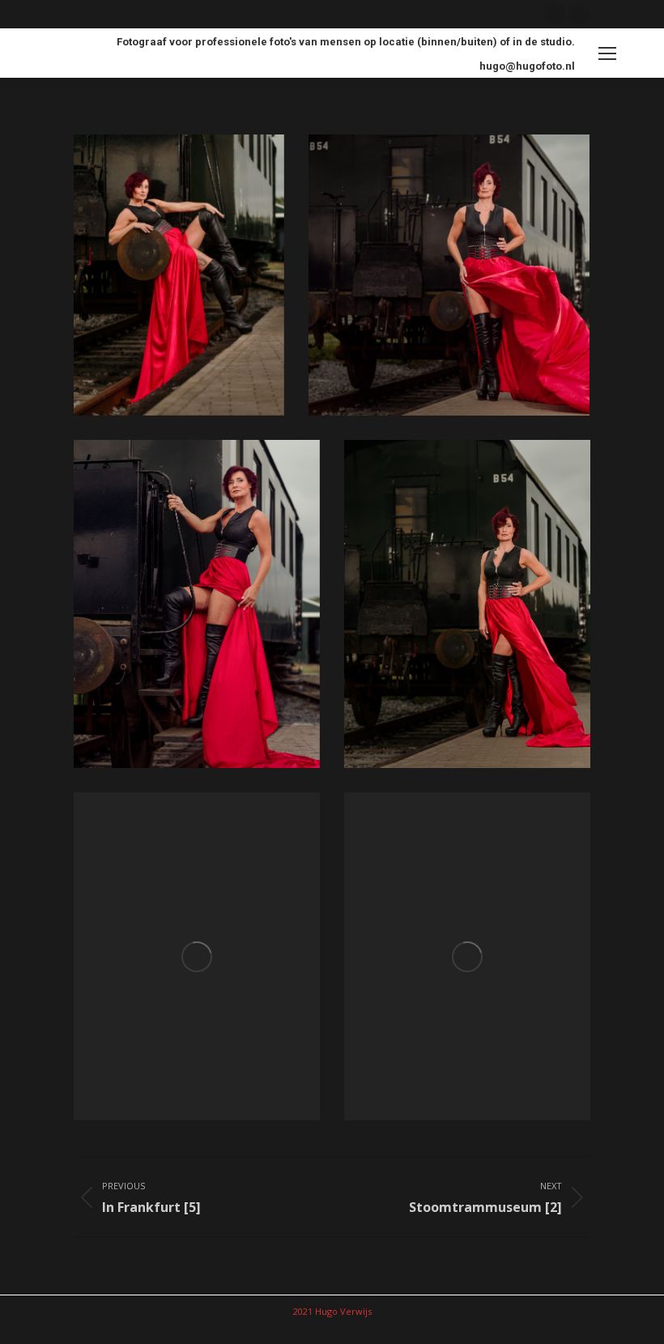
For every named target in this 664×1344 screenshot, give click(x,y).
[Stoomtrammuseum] (179, 275)
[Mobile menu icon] (607, 53)
